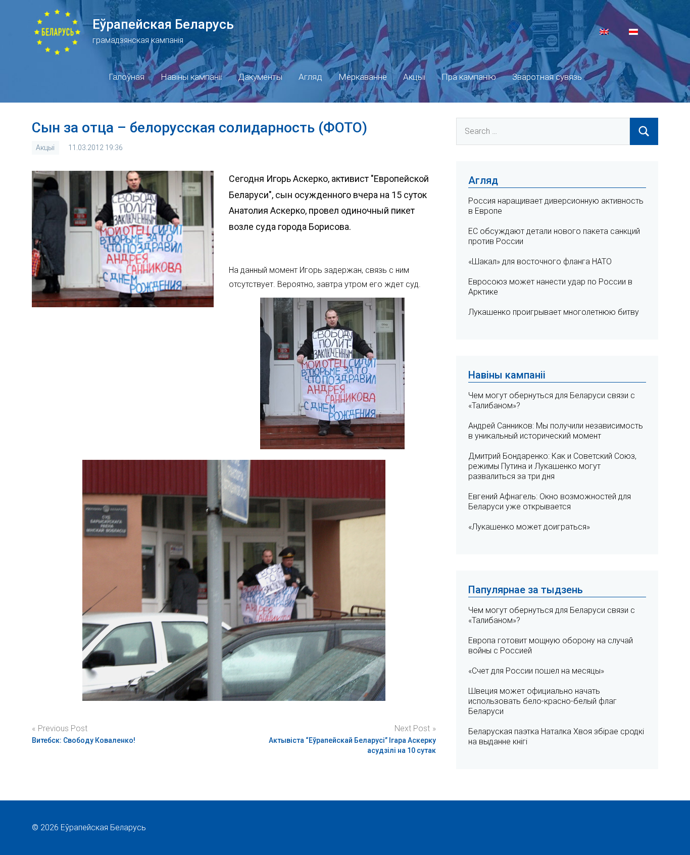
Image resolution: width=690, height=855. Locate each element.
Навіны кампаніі (191, 77)
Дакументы (260, 77)
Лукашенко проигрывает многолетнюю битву (553, 312)
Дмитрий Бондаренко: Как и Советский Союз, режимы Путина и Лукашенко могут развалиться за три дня (552, 466)
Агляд (310, 77)
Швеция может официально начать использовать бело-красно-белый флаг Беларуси (542, 701)
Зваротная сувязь (547, 77)
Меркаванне (362, 77)
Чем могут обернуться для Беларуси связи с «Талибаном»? (551, 615)
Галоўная (126, 77)
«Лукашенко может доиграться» (529, 527)
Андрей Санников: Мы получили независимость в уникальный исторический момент (555, 431)
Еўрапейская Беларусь (163, 24)
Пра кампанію (468, 77)
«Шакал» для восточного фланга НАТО (540, 261)
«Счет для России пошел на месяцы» (536, 671)
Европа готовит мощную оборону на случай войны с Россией (550, 645)
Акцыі (414, 77)
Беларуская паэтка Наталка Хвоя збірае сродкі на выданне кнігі (556, 736)
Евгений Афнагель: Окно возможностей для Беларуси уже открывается (549, 501)
